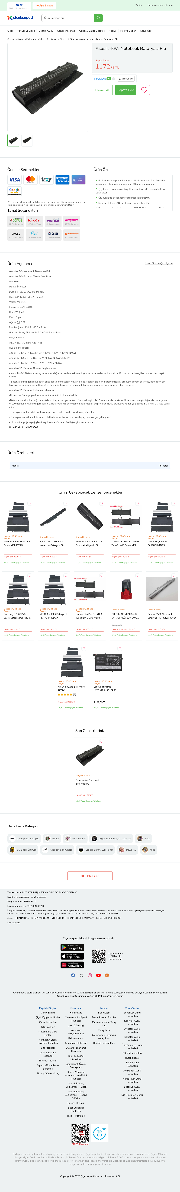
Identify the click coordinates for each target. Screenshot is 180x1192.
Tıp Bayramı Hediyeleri (132, 1064)
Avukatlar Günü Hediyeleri (132, 1072)
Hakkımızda (76, 1012)
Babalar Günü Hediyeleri (132, 1038)
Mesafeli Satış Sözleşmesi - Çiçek (76, 1085)
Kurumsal (76, 1008)
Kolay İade (104, 1030)
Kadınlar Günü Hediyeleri (132, 1022)
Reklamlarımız (76, 1038)
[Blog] (106, 975)
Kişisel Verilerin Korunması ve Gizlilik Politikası (76, 1075)
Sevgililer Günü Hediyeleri (132, 1014)
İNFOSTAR (100, 78)
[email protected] (38, 897)
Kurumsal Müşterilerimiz (76, 1032)
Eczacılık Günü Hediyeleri (132, 1088)
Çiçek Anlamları (48, 1022)
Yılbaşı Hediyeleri (132, 1053)
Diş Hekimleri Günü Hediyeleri (132, 1096)
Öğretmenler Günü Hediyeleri (132, 1046)
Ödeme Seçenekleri (104, 1043)
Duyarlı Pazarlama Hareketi (76, 1049)
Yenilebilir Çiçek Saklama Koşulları (48, 1041)
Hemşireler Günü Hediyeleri (132, 1080)
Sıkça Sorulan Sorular (104, 1017)
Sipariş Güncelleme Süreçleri (48, 1067)
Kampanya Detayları (76, 1043)
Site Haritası (48, 1048)
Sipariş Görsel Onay (48, 1073)
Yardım (139, 5)
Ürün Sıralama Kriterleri (48, 1054)
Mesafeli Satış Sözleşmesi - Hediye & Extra (76, 1095)
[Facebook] (73, 975)
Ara (98, 18)
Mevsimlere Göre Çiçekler (47, 1033)
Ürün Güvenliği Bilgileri (159, 263)
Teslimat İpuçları (48, 1060)
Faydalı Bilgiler (48, 1008)
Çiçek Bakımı (48, 1012)
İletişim (104, 1008)
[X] (81, 975)
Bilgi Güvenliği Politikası (76, 1109)
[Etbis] (80, 1134)
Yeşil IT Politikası (76, 1116)
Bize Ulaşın (104, 1012)
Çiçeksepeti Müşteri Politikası (76, 1019)
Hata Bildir (91, 876)
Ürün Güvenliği (76, 1025)
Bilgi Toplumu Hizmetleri (75, 1057)
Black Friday (132, 1058)
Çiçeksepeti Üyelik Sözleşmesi (76, 1065)
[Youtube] (98, 975)
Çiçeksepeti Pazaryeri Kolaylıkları (104, 1036)
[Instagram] (90, 975)
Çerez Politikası (76, 1103)
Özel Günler (47, 1027)
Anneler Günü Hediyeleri (132, 1030)
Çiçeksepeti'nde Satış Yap (160, 5)
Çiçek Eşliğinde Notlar (48, 1017)
